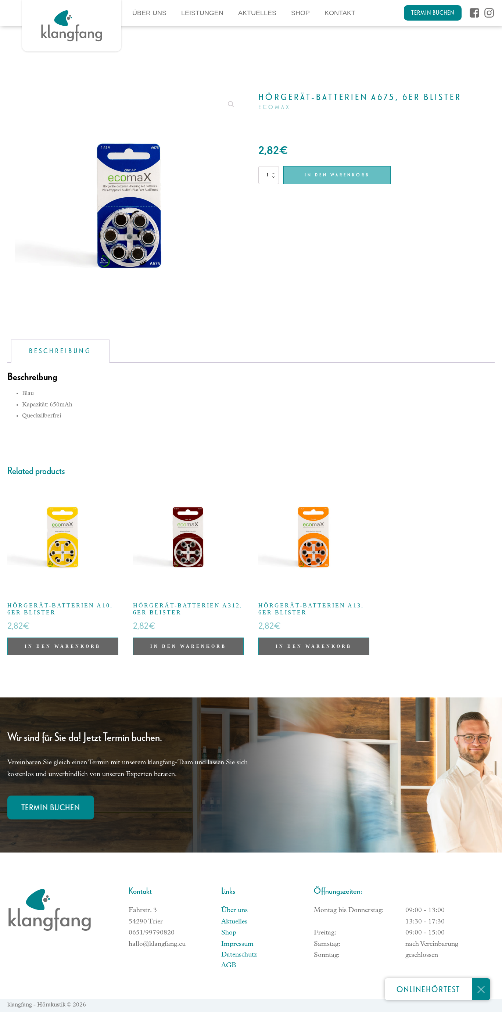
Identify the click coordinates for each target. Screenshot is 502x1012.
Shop (300, 13)
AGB (228, 965)
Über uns (149, 13)
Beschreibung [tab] (60, 351)
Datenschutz (239, 955)
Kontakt (339, 13)
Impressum (237, 944)
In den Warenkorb (337, 174)
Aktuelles (257, 13)
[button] (231, 104)
